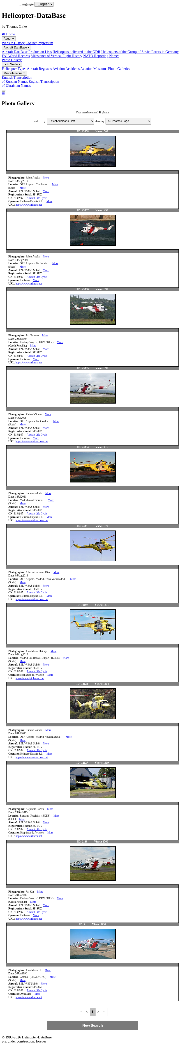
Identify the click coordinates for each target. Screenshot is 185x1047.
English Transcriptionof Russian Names (17, 79)
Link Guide (11, 64)
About (8, 38)
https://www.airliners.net (29, 204)
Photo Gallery (12, 60)
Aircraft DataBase (16, 47)
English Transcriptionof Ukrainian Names (30, 83)
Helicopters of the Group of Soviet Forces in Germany (140, 52)
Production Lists (40, 52)
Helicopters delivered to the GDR (76, 52)
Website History (13, 43)
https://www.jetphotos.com (30, 678)
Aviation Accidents (66, 69)
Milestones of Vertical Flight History (56, 56)
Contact (31, 43)
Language (26, 4)
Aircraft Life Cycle (37, 198)
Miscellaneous (13, 73)
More (46, 177)
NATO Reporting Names (101, 56)
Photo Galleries (119, 69)
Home (10, 34)
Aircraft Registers (39, 69)
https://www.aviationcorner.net (32, 441)
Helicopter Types (14, 69)
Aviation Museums (93, 69)
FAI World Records (16, 56)
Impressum (45, 43)
